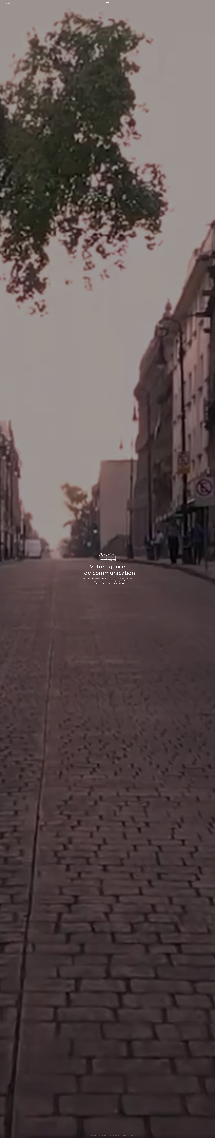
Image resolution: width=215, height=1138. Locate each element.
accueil (93, 1135)
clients (125, 1135)
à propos (102, 1135)
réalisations (114, 1135)
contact (133, 1135)
